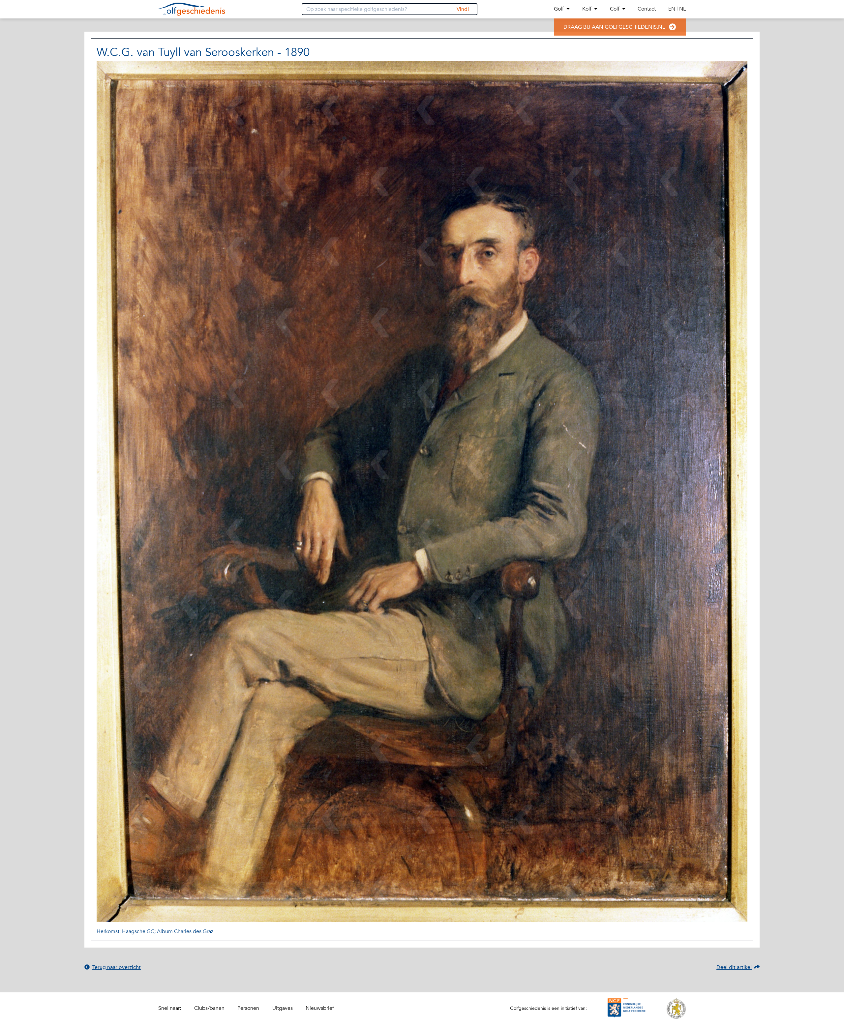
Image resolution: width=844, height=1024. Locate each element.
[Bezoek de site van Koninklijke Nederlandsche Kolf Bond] (676, 1008)
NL (682, 9)
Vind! (463, 9)
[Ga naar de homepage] (191, 9)
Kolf (586, 9)
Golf (559, 9)
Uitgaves (282, 1008)
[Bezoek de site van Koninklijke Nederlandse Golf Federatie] (626, 1008)
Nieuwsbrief (320, 1008)
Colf (614, 9)
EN (672, 9)
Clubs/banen (209, 1008)
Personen (248, 1008)
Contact (647, 9)
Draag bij (614, 27)
